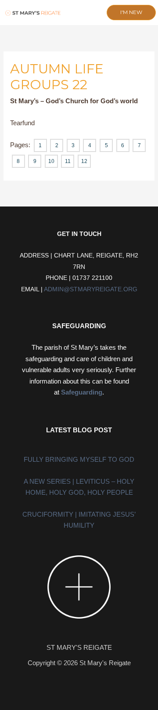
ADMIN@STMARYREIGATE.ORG (90, 289)
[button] (73, 12)
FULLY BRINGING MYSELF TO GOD (79, 459)
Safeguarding (81, 392)
